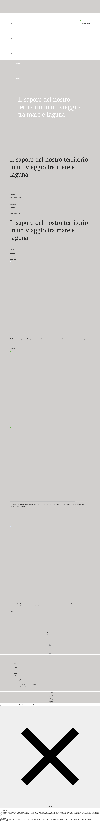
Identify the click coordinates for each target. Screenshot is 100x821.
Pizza (14, 38)
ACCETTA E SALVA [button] (4, 820)
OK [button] (0, 705)
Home (15, 661)
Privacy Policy (17, 679)
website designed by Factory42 (20, 686)
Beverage (15, 46)
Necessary (3, 817)
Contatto (18, 70)
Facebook (12, 201)
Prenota (18, 63)
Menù (14, 53)
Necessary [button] (2, 815)
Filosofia (15, 23)
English (15, 675)
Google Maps (13, 194)
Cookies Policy (17, 680)
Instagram (13, 204)
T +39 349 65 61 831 (15, 197)
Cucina (15, 31)
